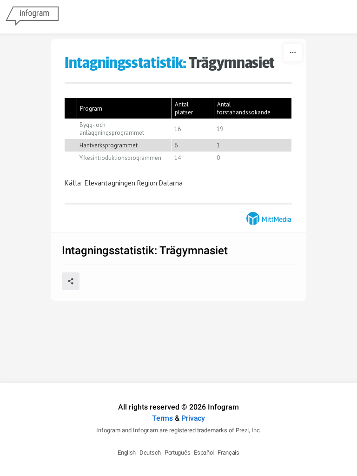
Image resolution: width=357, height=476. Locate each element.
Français (228, 452)
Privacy (193, 418)
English (127, 452)
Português (177, 452)
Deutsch (150, 452)
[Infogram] (32, 17)
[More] (293, 52)
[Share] (70, 281)
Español (204, 452)
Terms (162, 418)
